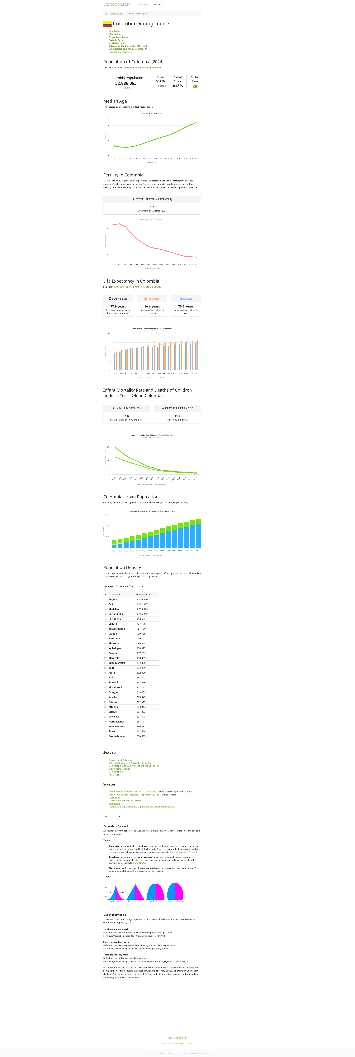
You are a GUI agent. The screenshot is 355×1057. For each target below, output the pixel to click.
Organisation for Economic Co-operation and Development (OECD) (142, 806)
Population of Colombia (120, 760)
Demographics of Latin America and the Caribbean (134, 765)
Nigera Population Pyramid (183, 851)
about (164, 1043)
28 (195, 85)
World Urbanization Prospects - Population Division (134, 794)
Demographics (116, 13)
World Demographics (119, 768)
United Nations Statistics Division (125, 800)
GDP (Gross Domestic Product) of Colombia (130, 762)
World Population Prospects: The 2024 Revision (132, 791)
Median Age (115, 34)
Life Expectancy (117, 42)
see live (126, 87)
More (156, 4)
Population (143, 4)
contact (189, 1043)
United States (139, 862)
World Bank (114, 803)
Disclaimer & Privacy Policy (199, 1053)
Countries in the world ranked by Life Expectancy (136, 286)
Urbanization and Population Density (128, 48)
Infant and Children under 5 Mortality (128, 45)
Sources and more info (121, 51)
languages (179, 1043)
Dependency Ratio (118, 37)
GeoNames (114, 797)
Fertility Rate (116, 40)
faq (171, 1043)
